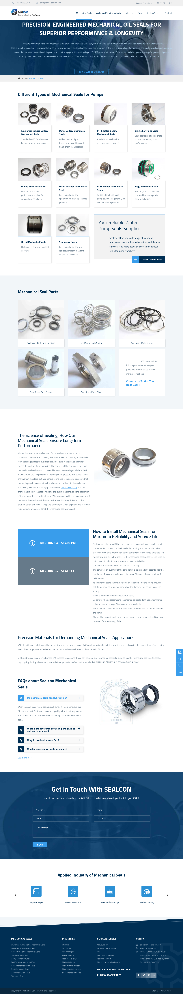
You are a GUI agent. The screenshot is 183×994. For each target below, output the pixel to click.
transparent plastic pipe (71, 972)
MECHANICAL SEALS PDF (58, 542)
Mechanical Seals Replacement (109, 962)
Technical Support (104, 958)
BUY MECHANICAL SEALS (91, 71)
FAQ (98, 951)
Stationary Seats (68, 242)
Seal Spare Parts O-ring (142, 343)
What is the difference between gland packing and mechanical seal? (47, 730)
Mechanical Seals (84, 13)
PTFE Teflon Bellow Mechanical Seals (107, 132)
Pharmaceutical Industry (71, 969)
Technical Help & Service (106, 948)
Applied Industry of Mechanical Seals (92, 875)
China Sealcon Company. (30, 990)
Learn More (24, 757)
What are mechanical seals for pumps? (43, 749)
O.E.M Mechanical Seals (33, 242)
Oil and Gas (66, 948)
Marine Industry (146, 902)
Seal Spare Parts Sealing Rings (41, 343)
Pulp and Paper (36, 902)
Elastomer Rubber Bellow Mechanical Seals (34, 132)
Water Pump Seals (152, 259)
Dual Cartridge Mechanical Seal (73, 188)
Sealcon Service (154, 13)
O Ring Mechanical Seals (34, 186)
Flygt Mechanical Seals (147, 186)
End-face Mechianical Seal (57, 43)
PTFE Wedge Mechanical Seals (110, 188)
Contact (168, 13)
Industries (129, 13)
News (140, 13)
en (161, 3)
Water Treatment (73, 902)
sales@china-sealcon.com (48, 2)
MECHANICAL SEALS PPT (58, 570)
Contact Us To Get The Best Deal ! (140, 382)
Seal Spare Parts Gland (91, 392)
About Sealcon (102, 944)
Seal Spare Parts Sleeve (41, 392)
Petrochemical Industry (71, 965)
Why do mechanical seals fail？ (40, 740)
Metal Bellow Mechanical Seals (72, 132)
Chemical (65, 944)
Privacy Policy (165, 990)
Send (40, 844)
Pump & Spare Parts (144, 3)
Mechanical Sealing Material (108, 13)
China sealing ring (69, 487)
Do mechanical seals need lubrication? (43, 698)
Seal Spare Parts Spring (91, 343)
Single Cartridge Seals (146, 131)
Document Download (105, 955)
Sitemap (155, 990)
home (24, 78)
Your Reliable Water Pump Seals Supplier (119, 225)
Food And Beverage (110, 902)
